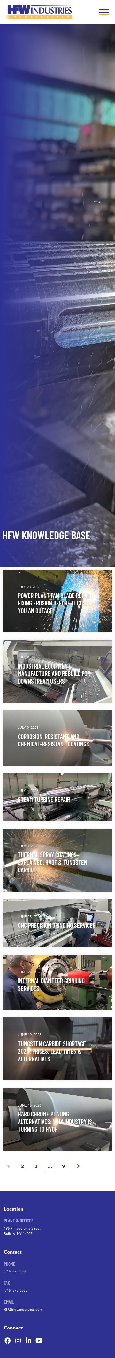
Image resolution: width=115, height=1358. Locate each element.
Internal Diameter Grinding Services (51, 984)
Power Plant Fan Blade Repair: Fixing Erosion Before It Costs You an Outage (55, 602)
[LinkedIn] (29, 1341)
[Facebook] (8, 1341)
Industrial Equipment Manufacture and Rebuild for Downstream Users (54, 673)
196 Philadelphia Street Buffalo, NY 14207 (22, 1231)
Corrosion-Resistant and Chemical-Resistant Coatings (53, 740)
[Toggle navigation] (103, 11)
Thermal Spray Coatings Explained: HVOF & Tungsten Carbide (52, 862)
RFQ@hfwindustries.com (23, 1309)
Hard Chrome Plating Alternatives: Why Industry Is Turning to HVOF (55, 1121)
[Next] (77, 1167)
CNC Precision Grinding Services (57, 925)
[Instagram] (18, 1341)
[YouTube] (39, 1341)
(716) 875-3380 (15, 1271)
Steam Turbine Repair (44, 799)
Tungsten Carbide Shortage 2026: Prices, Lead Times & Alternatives (52, 1051)
